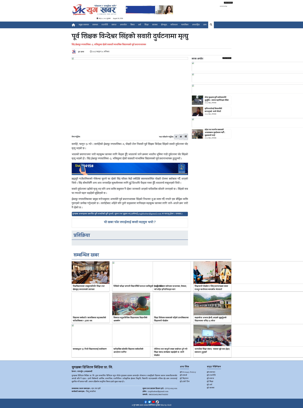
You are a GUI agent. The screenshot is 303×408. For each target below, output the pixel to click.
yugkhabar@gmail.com (158, 391)
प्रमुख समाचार (84, 25)
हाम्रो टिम (186, 381)
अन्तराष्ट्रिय (196, 25)
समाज (114, 25)
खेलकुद (164, 25)
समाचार (95, 25)
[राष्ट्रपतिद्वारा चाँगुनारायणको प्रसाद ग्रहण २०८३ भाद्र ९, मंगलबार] (211, 89)
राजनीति (105, 25)
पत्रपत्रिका (185, 25)
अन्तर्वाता (123, 25)
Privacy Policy (189, 372)
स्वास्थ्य (155, 25)
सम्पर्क (184, 375)
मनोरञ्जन (174, 25)
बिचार (132, 25)
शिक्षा (147, 25)
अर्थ (139, 25)
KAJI (169, 405)
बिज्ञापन (185, 378)
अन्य (204, 25)
